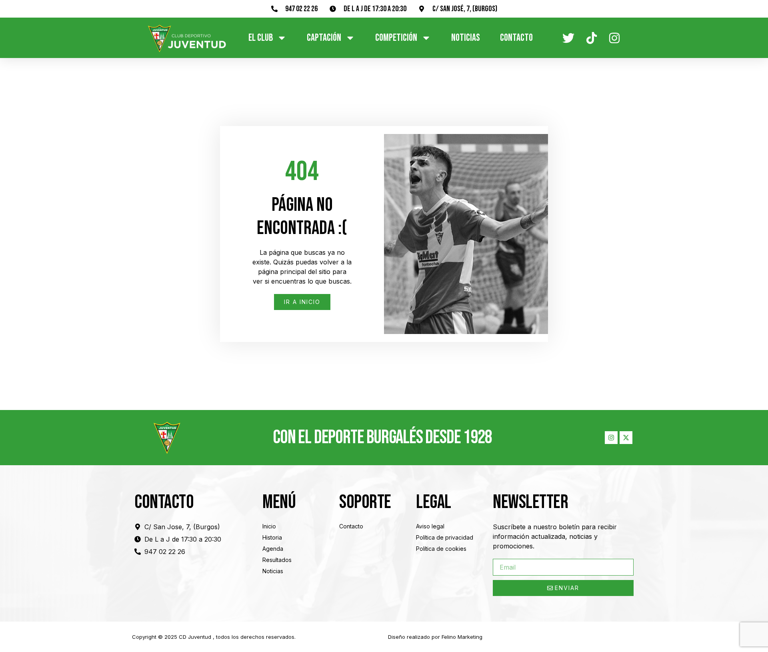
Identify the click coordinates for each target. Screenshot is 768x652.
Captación (324, 38)
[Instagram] (611, 437)
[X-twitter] (626, 437)
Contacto (516, 38)
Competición (396, 38)
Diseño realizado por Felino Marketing (435, 637)
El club (260, 38)
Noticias (465, 38)
